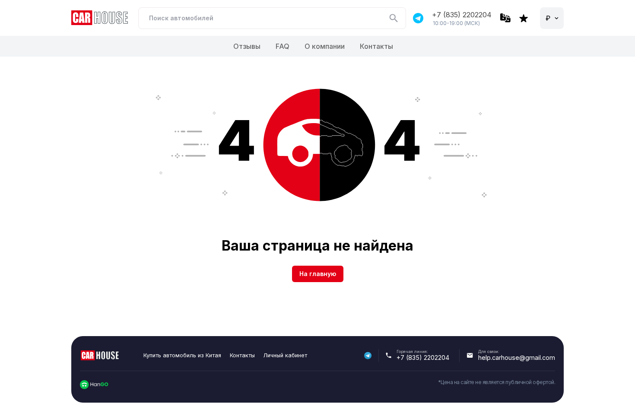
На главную (317, 273)
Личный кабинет (285, 355)
